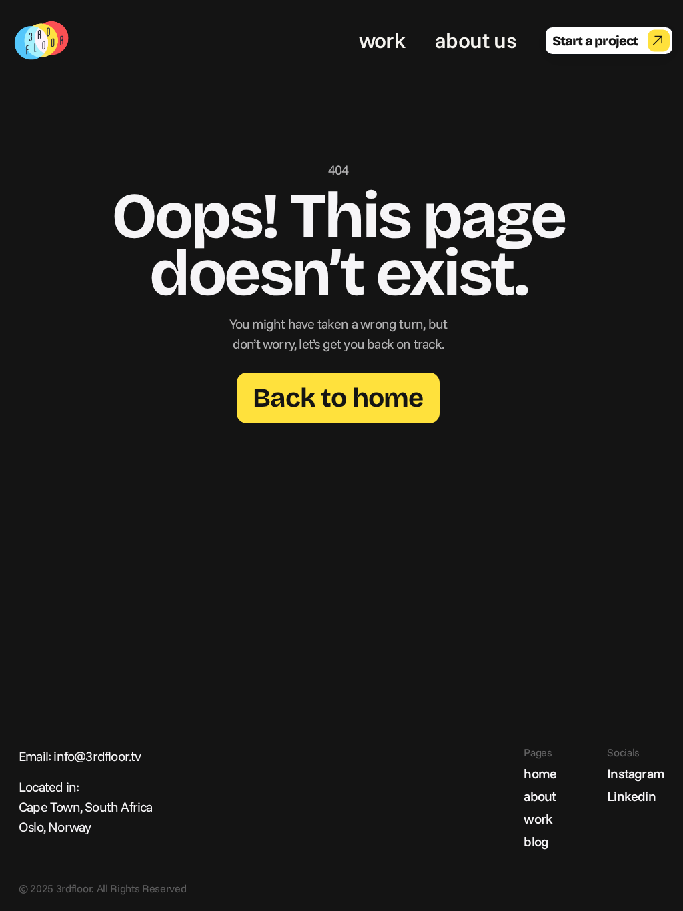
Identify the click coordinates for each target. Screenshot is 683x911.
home (540, 773)
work (382, 40)
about (540, 796)
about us (475, 40)
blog (536, 841)
